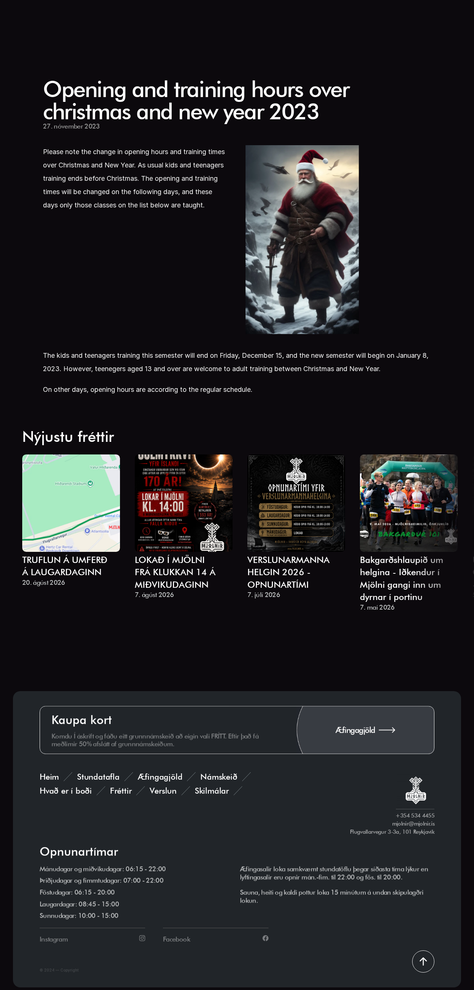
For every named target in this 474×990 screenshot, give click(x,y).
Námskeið (218, 776)
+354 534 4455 (415, 815)
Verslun (163, 791)
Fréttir (120, 791)
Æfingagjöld (160, 776)
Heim (49, 776)
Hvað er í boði (66, 791)
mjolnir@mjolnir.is (413, 823)
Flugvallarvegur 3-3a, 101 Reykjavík (392, 832)
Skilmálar (212, 791)
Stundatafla (98, 776)
